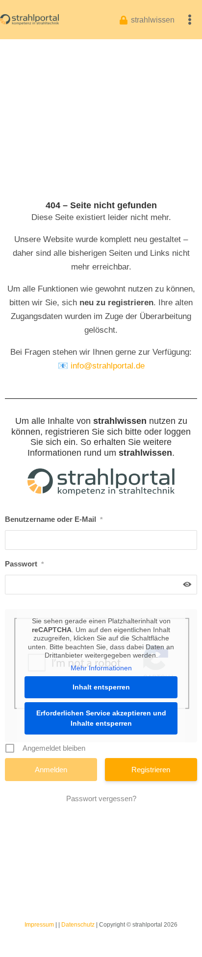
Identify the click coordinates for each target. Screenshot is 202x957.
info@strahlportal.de (108, 365)
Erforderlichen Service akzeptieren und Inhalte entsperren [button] (101, 718)
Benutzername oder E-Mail (53, 519)
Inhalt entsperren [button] (101, 687)
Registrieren (150, 769)
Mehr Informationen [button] (101, 668)
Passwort (24, 564)
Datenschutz (78, 924)
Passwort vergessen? (101, 798)
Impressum (39, 924)
